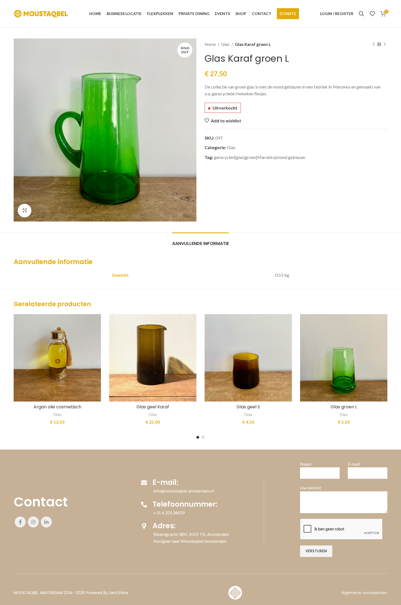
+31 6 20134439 (169, 512)
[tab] (200, 240)
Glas (225, 44)
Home (211, 44)
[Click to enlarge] (24, 210)
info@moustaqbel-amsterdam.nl (183, 490)
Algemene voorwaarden (364, 592)
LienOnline (118, 592)
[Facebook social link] (20, 522)
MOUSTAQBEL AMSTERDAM (38, 592)
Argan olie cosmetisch (57, 407)
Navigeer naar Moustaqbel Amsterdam (190, 541)
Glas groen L (344, 407)
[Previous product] (373, 44)
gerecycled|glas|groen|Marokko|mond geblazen (259, 157)
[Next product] (384, 44)
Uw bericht (310, 487)
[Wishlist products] (372, 13)
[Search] (361, 13)
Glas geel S (248, 407)
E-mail (354, 464)
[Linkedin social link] (46, 522)
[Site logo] (41, 13)
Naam (306, 464)
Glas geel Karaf (152, 407)
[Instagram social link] (33, 522)
